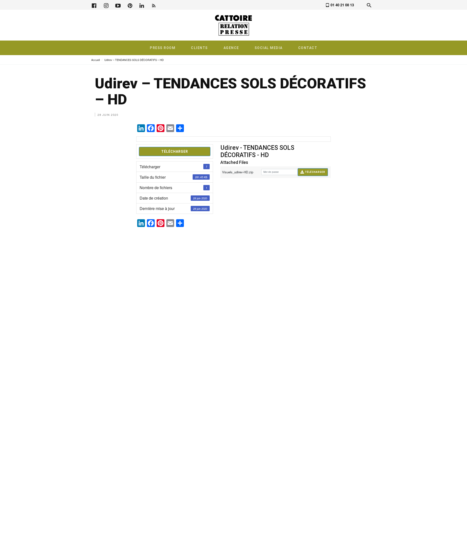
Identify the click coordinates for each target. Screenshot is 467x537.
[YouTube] (118, 5)
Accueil (95, 60)
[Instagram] (106, 5)
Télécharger (174, 151)
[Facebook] (94, 5)
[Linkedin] (142, 5)
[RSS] (154, 5)
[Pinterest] (130, 5)
